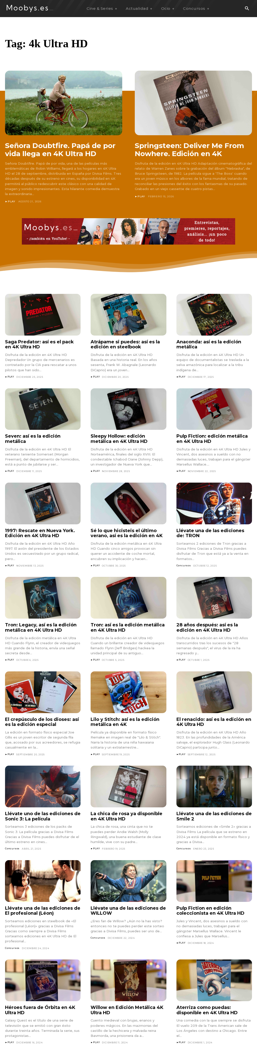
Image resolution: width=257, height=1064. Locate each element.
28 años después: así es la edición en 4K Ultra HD (207, 627)
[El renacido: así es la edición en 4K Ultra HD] (214, 692)
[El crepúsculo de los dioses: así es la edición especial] (43, 692)
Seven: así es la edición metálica (32, 438)
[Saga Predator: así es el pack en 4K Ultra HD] (43, 315)
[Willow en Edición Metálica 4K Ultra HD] (128, 980)
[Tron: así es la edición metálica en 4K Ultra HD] (128, 598)
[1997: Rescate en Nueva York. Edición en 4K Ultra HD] (43, 503)
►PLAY (10, 201)
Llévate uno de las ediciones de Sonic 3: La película (43, 816)
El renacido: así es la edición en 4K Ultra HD (213, 722)
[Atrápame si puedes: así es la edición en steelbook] (128, 315)
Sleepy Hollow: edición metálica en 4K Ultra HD (119, 438)
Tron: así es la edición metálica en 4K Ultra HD (128, 627)
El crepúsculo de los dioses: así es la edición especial (42, 722)
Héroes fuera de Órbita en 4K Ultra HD (40, 1010)
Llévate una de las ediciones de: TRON (210, 533)
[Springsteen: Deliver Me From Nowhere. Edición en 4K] (193, 103)
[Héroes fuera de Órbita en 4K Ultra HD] (43, 980)
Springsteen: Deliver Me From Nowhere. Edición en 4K (189, 149)
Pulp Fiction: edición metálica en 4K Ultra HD (212, 438)
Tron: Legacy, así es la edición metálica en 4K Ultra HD (41, 627)
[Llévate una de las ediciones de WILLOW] (128, 881)
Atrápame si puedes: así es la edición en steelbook (125, 344)
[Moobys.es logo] (30, 8)
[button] (247, 9)
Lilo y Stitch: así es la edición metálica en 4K (125, 722)
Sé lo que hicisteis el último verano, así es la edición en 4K (127, 533)
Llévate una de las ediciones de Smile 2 (214, 816)
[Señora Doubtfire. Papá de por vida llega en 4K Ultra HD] (63, 103)
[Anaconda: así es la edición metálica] (214, 315)
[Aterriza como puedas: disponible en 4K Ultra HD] (214, 980)
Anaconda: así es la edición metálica (208, 344)
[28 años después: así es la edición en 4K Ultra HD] (214, 598)
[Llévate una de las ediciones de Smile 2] (214, 786)
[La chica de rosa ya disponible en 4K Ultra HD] (128, 786)
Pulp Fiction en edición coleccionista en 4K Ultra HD (210, 910)
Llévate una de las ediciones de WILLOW (128, 910)
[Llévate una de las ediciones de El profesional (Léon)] (43, 881)
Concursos (183, 565)
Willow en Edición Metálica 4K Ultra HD (127, 1010)
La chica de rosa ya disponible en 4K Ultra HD (126, 816)
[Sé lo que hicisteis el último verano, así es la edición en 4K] (128, 503)
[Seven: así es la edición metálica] (43, 409)
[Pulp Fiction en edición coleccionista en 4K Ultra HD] (214, 881)
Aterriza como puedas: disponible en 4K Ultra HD (207, 1010)
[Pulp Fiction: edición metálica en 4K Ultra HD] (214, 409)
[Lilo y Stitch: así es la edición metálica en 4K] (128, 692)
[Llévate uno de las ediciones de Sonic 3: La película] (43, 786)
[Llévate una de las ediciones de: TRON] (214, 503)
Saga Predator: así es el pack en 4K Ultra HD (39, 344)
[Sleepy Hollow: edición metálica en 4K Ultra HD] (128, 409)
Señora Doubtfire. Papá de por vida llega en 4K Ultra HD (60, 149)
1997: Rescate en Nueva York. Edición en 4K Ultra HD (40, 533)
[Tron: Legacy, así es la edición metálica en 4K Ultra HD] (43, 598)
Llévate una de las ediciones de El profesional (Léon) (42, 910)
